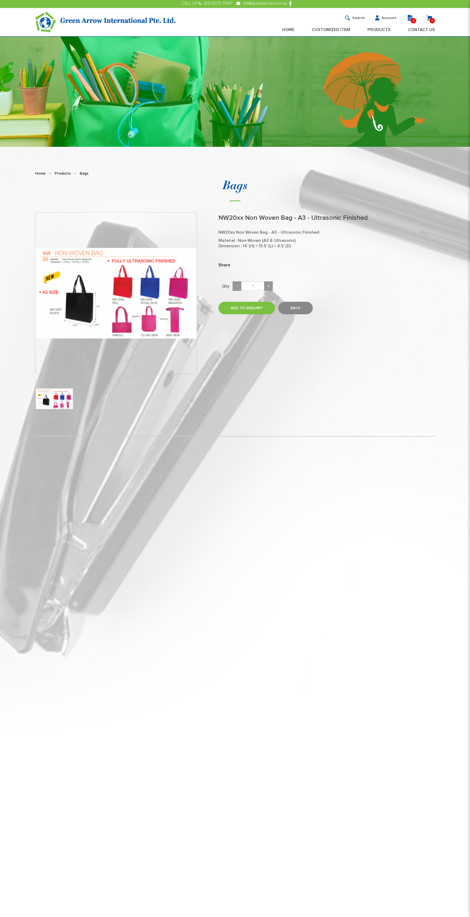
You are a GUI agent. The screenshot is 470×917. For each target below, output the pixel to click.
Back (295, 308)
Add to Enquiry (247, 308)
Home (40, 173)
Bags (84, 173)
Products (63, 173)
